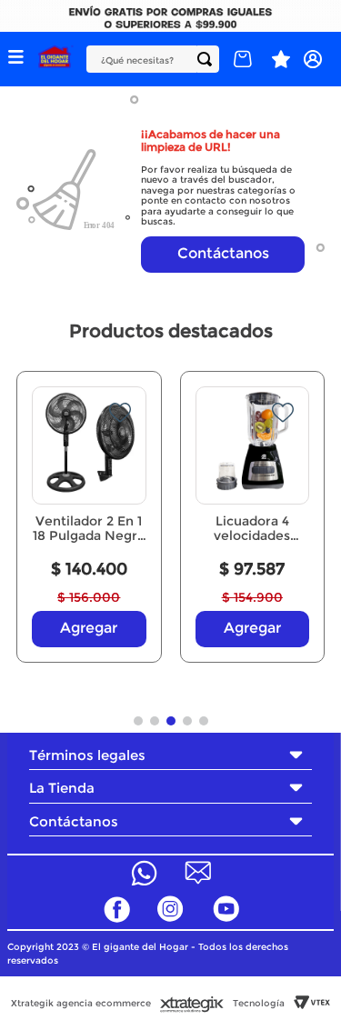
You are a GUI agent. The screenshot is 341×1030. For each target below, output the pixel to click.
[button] (15, 59)
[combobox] (153, 59)
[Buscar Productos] (208, 59)
